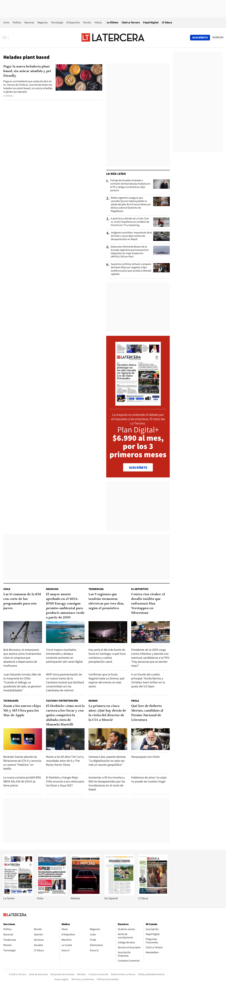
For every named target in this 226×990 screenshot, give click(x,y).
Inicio (6, 22)
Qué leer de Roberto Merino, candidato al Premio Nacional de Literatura (147, 713)
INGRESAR (217, 37)
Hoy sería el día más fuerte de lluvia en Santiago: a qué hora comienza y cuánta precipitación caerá (107, 655)
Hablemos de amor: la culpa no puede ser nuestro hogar (148, 779)
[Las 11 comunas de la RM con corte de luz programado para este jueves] (22, 632)
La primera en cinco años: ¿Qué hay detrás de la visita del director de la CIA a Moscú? (107, 713)
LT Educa (167, 22)
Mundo (87, 22)
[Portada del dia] (138, 404)
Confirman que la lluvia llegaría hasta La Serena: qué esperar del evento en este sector (106, 680)
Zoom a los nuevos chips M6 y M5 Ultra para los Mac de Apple (22, 710)
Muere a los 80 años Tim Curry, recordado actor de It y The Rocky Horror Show (65, 761)
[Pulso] (52, 895)
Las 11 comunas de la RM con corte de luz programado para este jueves (22, 601)
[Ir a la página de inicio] (113, 37)
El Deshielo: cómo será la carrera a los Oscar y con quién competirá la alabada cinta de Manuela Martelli (65, 715)
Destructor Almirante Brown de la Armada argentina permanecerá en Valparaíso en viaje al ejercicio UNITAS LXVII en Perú (130, 251)
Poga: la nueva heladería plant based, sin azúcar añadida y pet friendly (27, 71)
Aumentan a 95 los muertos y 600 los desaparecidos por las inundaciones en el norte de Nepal (107, 783)
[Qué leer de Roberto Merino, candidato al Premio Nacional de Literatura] (150, 739)
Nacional (29, 22)
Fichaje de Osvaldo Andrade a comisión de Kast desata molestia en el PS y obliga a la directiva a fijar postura (130, 185)
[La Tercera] (18, 895)
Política (17, 22)
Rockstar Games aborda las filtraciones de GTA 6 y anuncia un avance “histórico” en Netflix (22, 762)
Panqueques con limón (145, 757)
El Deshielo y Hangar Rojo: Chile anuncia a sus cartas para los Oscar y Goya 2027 (65, 781)
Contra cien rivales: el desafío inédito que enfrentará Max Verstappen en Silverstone (148, 604)
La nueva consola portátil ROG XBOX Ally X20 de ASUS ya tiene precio (22, 781)
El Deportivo (73, 22)
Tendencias (96, 589)
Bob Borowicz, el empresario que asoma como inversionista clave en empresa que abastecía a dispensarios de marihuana (22, 657)
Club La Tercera (131, 22)
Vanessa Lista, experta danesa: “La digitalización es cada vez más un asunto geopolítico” (107, 761)
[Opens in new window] (86, 895)
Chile (6, 589)
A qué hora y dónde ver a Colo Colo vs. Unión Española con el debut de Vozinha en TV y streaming (130, 222)
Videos (98, 22)
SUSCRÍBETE (138, 467)
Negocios (42, 22)
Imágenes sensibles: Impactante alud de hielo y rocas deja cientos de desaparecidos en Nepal (131, 236)
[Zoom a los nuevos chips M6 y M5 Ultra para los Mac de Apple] (22, 739)
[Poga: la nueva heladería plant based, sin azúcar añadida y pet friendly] (79, 77)
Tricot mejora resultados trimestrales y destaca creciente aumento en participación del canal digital (64, 655)
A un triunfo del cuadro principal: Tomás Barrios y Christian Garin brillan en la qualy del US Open (148, 680)
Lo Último (112, 22)
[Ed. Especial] (119, 895)
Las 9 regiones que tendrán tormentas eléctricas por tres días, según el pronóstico (106, 601)
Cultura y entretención (62, 700)
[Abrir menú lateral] (6, 37)
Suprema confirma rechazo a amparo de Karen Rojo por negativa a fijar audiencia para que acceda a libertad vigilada (131, 269)
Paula (135, 700)
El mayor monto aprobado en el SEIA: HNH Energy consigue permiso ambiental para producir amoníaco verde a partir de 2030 (65, 606)
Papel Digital (150, 22)
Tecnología (57, 22)
